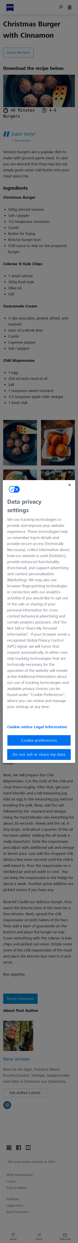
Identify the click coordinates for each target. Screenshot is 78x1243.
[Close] (69, 485)
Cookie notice (20, 727)
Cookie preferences (39, 740)
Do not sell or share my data (39, 754)
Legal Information (50, 727)
